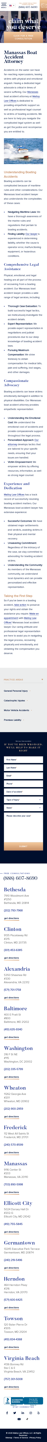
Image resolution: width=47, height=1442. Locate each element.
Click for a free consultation (23, 37)
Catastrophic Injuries (14, 700)
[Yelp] (38, 1413)
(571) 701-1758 (12, 989)
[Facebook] (7, 1413)
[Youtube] (19, 1419)
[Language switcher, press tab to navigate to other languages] (12, 5)
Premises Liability (12, 720)
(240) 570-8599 (13, 1144)
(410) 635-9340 (13, 1029)
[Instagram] (31, 1413)
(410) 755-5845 (13, 1224)
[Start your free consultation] (43, 5)
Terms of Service (21, 1437)
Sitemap (8, 1437)
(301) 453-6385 (13, 950)
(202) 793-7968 (13, 910)
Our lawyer (31, 234)
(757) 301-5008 (13, 1379)
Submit (23, 846)
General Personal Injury (16, 690)
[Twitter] (14, 1413)
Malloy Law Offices (14, 494)
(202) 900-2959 (13, 1108)
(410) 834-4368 (13, 1339)
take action (20, 604)
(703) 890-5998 (13, 1184)
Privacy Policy (35, 1437)
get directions (11, 918)
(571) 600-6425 (13, 1299)
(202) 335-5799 (13, 1069)
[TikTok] (27, 1419)
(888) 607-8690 (27, 7)
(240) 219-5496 (13, 1260)
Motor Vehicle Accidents (16, 710)
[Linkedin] (23, 1413)
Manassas (32, 92)
